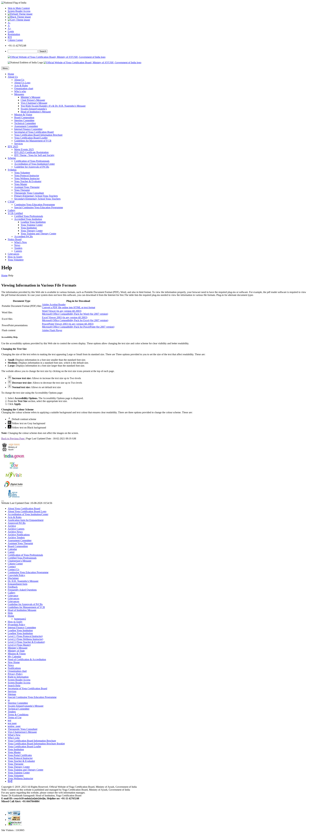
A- (9, 22)
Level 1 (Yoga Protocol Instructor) (25, 636)
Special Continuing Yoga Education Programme (38, 207)
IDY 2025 (13, 146)
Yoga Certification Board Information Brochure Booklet (36, 743)
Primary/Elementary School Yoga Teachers (36, 195)
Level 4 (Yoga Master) (19, 645)
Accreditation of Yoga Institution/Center (34, 164)
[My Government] (13, 469)
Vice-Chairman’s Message (34, 103)
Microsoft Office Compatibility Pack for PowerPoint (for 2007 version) (78, 326)
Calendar (12, 549)
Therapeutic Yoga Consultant (29, 193)
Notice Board (14, 239)
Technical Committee (25, 123)
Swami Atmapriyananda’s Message (25, 705)
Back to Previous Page (13, 438)
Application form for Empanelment (25, 520)
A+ (9, 28)
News (17, 245)
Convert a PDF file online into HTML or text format (68, 307)
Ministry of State (16, 650)
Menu (5, 68)
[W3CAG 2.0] (14, 819)
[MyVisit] (13, 478)
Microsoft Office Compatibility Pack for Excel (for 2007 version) (75, 320)
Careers (18, 251)
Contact (12, 566)
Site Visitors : (12, 830)
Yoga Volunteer (22, 172)
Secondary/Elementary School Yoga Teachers (37, 198)
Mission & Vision (23, 114)
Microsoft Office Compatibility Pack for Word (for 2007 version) (75, 313)
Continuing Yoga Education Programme (34, 204)
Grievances (13, 254)
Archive (12, 526)
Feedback (13, 586)
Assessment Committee (26, 126)
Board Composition (24, 117)
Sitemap (12, 694)
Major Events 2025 (24, 149)
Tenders (18, 248)
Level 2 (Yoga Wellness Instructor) (25, 639)
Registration (14, 34)
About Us (13, 76)
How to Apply (15, 256)
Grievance (13, 595)
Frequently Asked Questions (22, 589)
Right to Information (18, 676)
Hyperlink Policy (16, 624)
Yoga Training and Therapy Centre (38, 233)
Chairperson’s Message (19, 560)
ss (9, 700)
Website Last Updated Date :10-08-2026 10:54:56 (26, 503)
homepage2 (20, 618)
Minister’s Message (30, 97)
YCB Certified (15, 213)
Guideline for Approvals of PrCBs (31, 166)
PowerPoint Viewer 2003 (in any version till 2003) (67, 323)
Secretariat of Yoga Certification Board (34, 132)
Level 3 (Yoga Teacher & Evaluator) (26, 642)
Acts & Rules (21, 85)
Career (11, 552)
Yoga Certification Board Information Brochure (38, 135)
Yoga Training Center (32, 224)
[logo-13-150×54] (11, 450)
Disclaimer (13, 578)
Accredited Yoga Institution (28, 219)
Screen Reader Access (19, 11)
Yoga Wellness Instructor (27, 178)
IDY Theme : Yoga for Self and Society (34, 155)
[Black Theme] (19, 16)
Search (43, 51)
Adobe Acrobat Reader (54, 304)
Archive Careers (16, 528)
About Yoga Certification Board (24, 508)
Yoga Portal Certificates (20, 755)
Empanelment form (17, 584)
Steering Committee (24, 120)
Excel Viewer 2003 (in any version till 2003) (64, 317)
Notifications (14, 668)
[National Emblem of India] (25, 62)
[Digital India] (13, 487)
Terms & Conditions (18, 714)
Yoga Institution (29, 227)
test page (12, 723)
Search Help (14, 685)
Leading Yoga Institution (33, 222)
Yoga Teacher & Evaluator (27, 181)
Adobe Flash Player (52, 330)
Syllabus (12, 169)
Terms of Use (14, 717)
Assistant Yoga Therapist (26, 187)
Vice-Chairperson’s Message (22, 732)
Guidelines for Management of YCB (32, 140)
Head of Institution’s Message (36, 111)
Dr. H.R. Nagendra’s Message (23, 581)
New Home (14, 662)
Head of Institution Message (22, 610)
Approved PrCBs (17, 523)
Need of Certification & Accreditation (27, 659)
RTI (10, 37)
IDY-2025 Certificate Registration (31, 152)
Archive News (15, 531)
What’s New (20, 242)
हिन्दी (10, 781)
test (9, 720)
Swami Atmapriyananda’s (34, 108)
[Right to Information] (13, 497)
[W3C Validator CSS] (14, 814)
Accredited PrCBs (23, 236)
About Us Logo (22, 82)
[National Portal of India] (13, 459)
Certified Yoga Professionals (28, 216)
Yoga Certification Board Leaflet (30, 137)
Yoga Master (20, 184)
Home (11, 74)
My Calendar (14, 656)
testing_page (14, 726)
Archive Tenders (16, 537)
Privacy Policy (15, 674)
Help (10, 613)
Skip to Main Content (19, 8)
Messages (19, 94)
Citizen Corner (15, 40)
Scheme (12, 158)
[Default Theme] (20, 14)
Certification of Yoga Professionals (31, 161)
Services (18, 143)
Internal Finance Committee (28, 129)
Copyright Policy (16, 575)
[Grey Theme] (19, 19)
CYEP (11, 201)
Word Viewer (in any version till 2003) (61, 311)
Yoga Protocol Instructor (26, 175)
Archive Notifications (19, 534)
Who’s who (20, 91)
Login (11, 31)
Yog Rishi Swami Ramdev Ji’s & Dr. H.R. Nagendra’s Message (53, 105)
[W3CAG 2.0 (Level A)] (15, 824)
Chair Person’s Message (33, 100)
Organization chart (23, 88)
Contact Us (13, 569)
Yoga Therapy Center (32, 230)
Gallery (11, 210)
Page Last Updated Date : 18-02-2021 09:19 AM (51, 438)
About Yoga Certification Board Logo (27, 511)
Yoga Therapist (22, 190)
